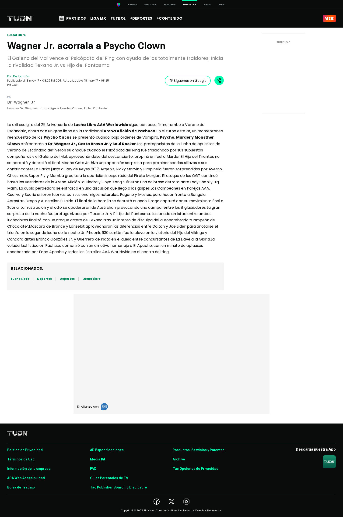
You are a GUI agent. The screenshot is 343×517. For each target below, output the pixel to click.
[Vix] (329, 18)
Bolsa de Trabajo (21, 487)
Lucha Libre (16, 35)
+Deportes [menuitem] (141, 18)
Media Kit (97, 459)
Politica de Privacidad (25, 450)
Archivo (179, 459)
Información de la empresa (29, 468)
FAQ (93, 468)
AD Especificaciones (107, 450)
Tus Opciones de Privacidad (195, 468)
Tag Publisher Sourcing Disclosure (118, 487)
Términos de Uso (21, 459)
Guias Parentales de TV (109, 478)
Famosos (170, 4)
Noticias (150, 4)
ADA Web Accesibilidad (26, 478)
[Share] (219, 80)
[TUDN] (20, 18)
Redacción (21, 76)
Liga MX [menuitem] (98, 18)
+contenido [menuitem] (169, 18)
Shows (132, 4)
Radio (207, 4)
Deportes (44, 279)
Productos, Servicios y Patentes (198, 450)
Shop (222, 4)
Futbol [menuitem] (118, 18)
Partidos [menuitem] (76, 18)
